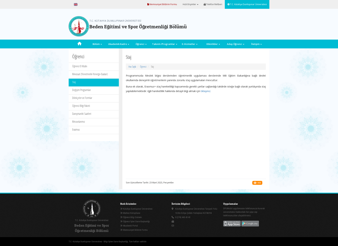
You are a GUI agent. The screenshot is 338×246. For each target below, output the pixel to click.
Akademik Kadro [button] (117, 44)
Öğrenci (143, 66)
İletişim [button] (255, 44)
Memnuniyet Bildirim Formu (163, 4)
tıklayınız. (206, 91)
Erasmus (76, 129)
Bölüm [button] (96, 44)
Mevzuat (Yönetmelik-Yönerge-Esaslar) (90, 74)
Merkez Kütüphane (131, 213)
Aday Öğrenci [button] (235, 44)
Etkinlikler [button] (212, 44)
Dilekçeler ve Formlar (82, 98)
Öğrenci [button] (140, 44)
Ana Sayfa (132, 66)
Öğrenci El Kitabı (79, 66)
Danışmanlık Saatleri (81, 114)
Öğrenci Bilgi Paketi (81, 106)
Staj (74, 82)
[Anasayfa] (79, 44)
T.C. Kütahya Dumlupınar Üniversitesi (248, 4)
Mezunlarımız (78, 122)
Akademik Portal (130, 225)
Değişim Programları (81, 90)
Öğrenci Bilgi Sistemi (132, 217)
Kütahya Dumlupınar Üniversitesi (137, 208)
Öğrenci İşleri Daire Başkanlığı (136, 221)
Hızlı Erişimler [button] (189, 4)
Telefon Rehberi (214, 4)
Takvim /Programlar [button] (164, 44)
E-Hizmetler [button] (189, 44)
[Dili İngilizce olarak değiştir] (75, 4)
